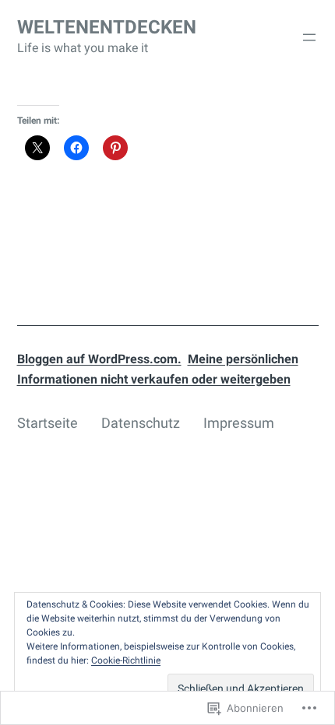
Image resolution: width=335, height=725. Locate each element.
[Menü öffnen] (309, 37)
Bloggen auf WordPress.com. (99, 359)
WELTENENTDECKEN (106, 27)
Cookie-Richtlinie (125, 660)
